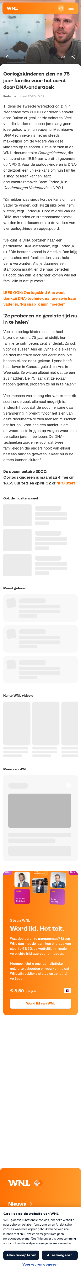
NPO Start (65, 483)
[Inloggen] (61, 8)
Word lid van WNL (40, 1003)
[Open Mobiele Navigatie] (71, 8)
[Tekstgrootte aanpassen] (63, 57)
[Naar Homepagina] (12, 8)
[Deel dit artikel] (73, 57)
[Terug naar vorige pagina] (7, 57)
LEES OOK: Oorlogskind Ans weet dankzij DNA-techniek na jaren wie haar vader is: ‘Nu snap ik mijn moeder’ (39, 298)
